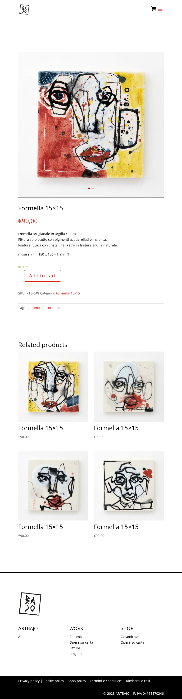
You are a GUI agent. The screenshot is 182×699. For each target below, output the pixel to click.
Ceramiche (36, 307)
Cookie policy (53, 681)
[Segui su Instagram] (22, 321)
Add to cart (42, 275)
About (23, 636)
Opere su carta (81, 642)
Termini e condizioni (106, 681)
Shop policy (77, 681)
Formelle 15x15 (68, 293)
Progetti (75, 653)
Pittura (74, 648)
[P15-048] (91, 196)
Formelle (53, 307)
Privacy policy (29, 681)
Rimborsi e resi (138, 681)
